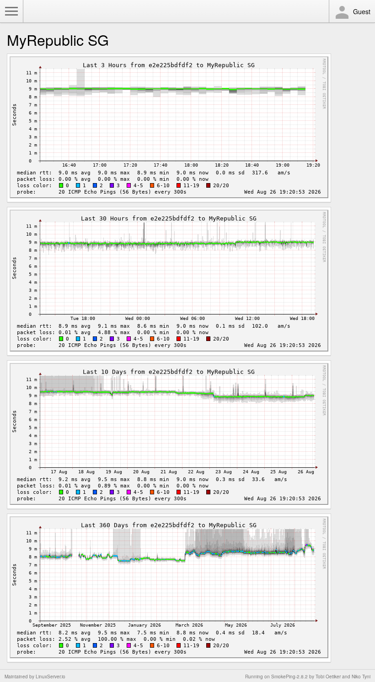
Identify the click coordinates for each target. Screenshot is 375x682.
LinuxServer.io (50, 676)
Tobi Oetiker (328, 676)
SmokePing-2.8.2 (289, 676)
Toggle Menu (11, 11)
